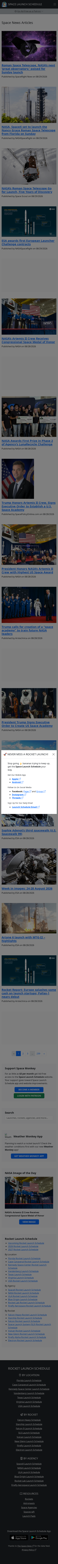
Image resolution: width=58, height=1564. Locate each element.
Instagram (18, 794)
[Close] (53, 754)
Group (39, 791)
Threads (16, 797)
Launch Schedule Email (24, 807)
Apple (15, 779)
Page (26, 791)
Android (16, 782)
